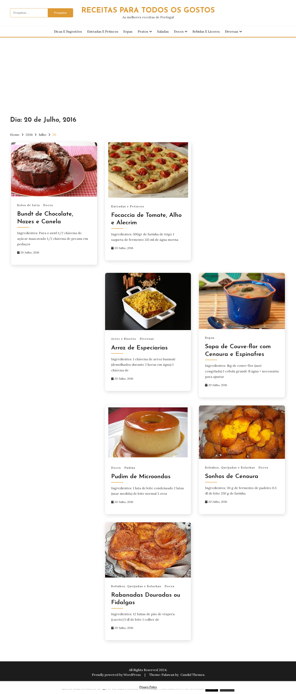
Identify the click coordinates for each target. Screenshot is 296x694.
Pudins (130, 468)
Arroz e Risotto (123, 339)
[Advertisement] (148, 67)
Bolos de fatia (28, 205)
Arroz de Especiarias (139, 348)
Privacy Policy (148, 687)
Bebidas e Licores (206, 31)
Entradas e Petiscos (102, 31)
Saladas (163, 31)
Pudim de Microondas (141, 477)
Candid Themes (192, 675)
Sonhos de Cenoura (231, 476)
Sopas (127, 31)
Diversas (231, 31)
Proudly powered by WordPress (117, 675)
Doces (179, 31)
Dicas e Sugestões (68, 31)
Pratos (143, 31)
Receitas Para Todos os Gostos (148, 10)
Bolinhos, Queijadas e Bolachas (230, 467)
